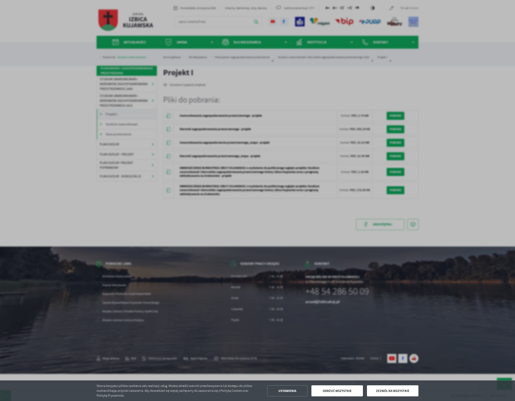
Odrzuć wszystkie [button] (337, 391)
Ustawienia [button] (287, 391)
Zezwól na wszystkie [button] (392, 391)
